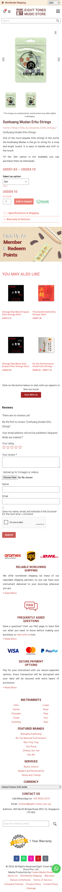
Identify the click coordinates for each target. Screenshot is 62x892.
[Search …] (31, 20)
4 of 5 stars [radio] (16, 447)
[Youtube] (38, 858)
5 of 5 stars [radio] (20, 447)
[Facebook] (16, 858)
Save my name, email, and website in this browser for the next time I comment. (29, 512)
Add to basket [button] (8, 323)
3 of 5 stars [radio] (12, 447)
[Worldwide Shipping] (2, 3)
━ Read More (10, 593)
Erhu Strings (48, 127)
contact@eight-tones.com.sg (34, 803)
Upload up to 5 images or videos (20, 472)
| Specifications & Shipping (22, 213)
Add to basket (24, 201)
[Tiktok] (45, 858)
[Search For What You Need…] (26, 824)
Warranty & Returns (18, 219)
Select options (39, 375)
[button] (3, 59)
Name (5, 484)
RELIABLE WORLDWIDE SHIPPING (31, 568)
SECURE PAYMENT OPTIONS (31, 663)
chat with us (23, 634)
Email (5, 496)
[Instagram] (31, 858)
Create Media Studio (42, 872)
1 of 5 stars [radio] (4, 447)
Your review (9, 454)
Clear (5, 186)
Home (6, 127)
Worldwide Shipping (15, 2)
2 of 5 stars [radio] (8, 447)
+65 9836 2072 (41, 798)
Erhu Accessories (29, 127)
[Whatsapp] (24, 858)
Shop (15, 127)
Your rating (8, 443)
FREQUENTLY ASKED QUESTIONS (31, 619)
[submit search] (57, 20)
